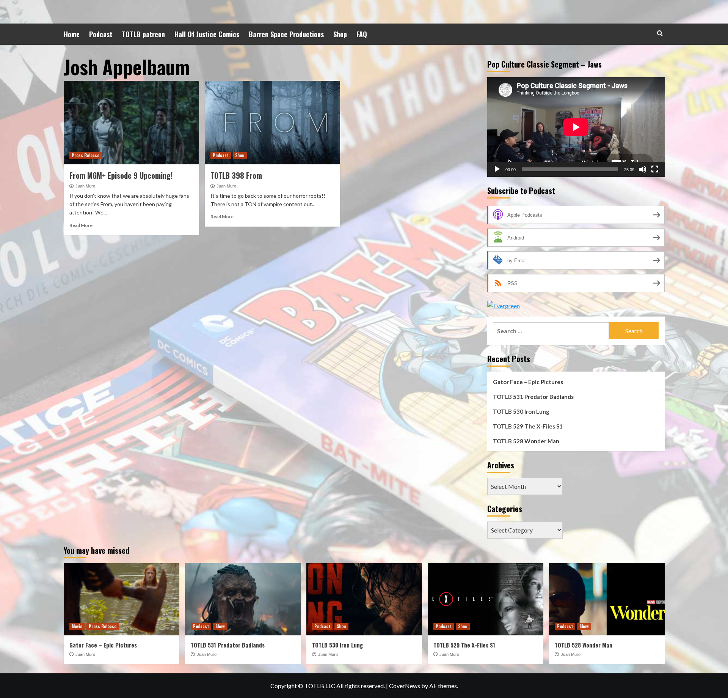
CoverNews (404, 685)
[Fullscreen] (655, 169)
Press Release (85, 155)
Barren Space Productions (286, 34)
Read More (81, 225)
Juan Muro (85, 186)
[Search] (660, 33)
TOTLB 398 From (236, 175)
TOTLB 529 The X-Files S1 (528, 426)
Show (240, 155)
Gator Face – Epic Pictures (528, 381)
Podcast (100, 34)
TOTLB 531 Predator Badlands (533, 396)
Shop (340, 34)
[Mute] (642, 169)
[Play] (497, 169)
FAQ (361, 34)
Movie (77, 626)
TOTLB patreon (143, 34)
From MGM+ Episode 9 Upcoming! (121, 175)
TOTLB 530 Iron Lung (521, 411)
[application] (576, 127)
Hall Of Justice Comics (206, 34)
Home (72, 34)
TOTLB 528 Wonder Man (526, 441)
